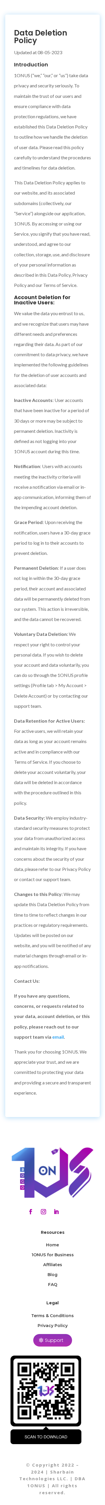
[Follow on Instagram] (43, 1211)
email (58, 1037)
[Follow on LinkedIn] (56, 1211)
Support (54, 1340)
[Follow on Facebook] (30, 1211)
